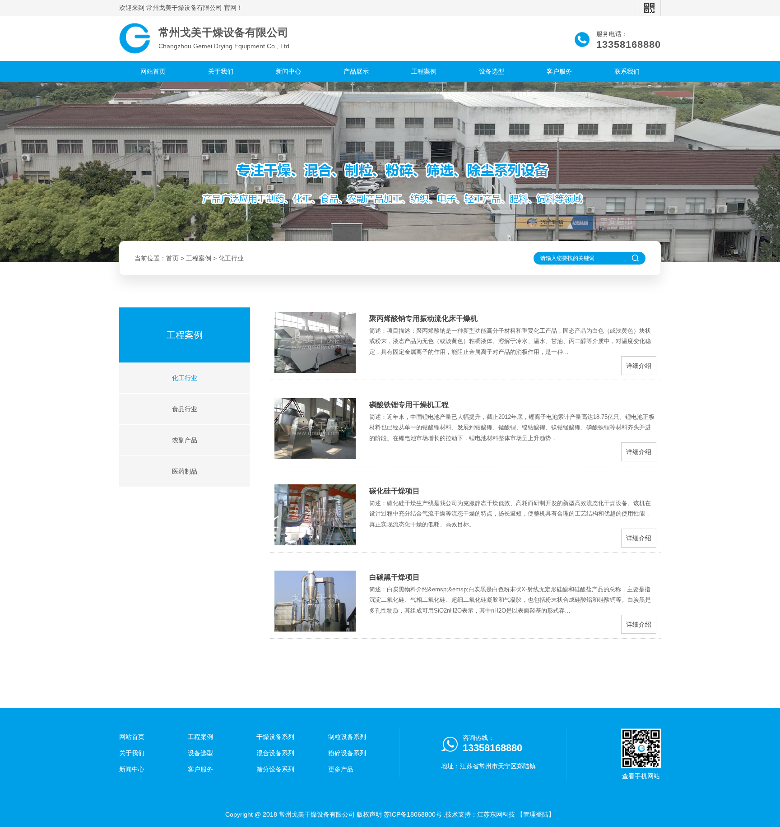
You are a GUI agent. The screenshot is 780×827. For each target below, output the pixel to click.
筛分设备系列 (275, 769)
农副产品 (184, 440)
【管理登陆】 (536, 814)
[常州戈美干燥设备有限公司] (134, 38)
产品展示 (356, 71)
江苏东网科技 (496, 814)
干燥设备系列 (275, 736)
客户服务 (559, 71)
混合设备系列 (275, 753)
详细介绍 (638, 365)
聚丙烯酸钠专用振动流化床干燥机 (423, 318)
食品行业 (184, 409)
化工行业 (231, 258)
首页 (172, 258)
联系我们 (627, 71)
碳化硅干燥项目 (394, 491)
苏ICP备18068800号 (413, 814)
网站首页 (153, 71)
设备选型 (491, 71)
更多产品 (340, 769)
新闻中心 (288, 71)
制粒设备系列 (347, 736)
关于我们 (220, 71)
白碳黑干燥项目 (394, 577)
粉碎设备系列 (347, 753)
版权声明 (369, 814)
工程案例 (423, 71)
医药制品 (184, 471)
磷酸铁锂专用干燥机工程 (409, 405)
